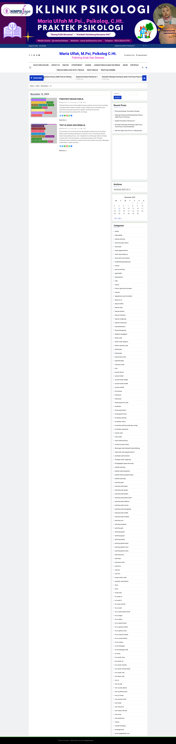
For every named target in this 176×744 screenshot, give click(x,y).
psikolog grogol (120, 532)
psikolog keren (119, 555)
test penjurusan (36, 115)
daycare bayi (119, 307)
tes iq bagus (42, 105)
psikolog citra (119, 520)
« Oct (115, 218)
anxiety (117, 266)
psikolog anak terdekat (122, 517)
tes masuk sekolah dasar (39, 141)
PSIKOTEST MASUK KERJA (71, 99)
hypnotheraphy (119, 361)
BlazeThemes (89, 740)
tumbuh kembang (120, 726)
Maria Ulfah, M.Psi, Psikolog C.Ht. (88, 53)
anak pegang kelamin (121, 250)
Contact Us (55, 65)
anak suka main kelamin (122, 258)
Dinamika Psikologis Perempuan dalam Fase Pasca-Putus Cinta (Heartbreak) (111, 46)
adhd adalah (118, 235)
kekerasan (118, 395)
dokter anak (118, 338)
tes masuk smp (119, 672)
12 (119, 208)
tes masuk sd (119, 661)
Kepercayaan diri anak (121, 402)
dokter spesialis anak (121, 345)
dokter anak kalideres (121, 342)
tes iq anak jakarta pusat (122, 612)
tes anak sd (118, 596)
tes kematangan (120, 646)
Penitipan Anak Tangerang (123, 459)
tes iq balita (118, 619)
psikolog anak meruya (121, 505)
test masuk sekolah (121, 710)
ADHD (117, 231)
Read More (62, 120)
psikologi (50, 102)
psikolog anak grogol (121, 490)
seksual (117, 570)
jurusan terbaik (119, 387)
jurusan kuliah (119, 376)
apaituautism (119, 277)
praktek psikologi (120, 478)
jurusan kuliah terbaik (121, 383)
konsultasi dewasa (120, 418)
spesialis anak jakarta (121, 581)
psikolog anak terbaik (121, 513)
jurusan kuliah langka (121, 380)
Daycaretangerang (120, 330)
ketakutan (118, 406)
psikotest (34, 105)
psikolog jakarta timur (38, 100)
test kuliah (48, 113)
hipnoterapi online (120, 357)
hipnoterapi (118, 349)
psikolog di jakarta (120, 524)
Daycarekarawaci (120, 326)
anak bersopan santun (121, 243)
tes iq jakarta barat (38, 126)
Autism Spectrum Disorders (123, 288)
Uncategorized (119, 729)
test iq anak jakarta (121, 688)
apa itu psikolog (120, 269)
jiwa (116, 368)
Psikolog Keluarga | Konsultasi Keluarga (127, 111)
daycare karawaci (120, 315)
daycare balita (119, 304)
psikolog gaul (119, 528)
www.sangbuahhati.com (122, 733)
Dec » (120, 218)
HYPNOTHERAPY (77, 65)
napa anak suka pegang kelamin (124, 452)
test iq (45, 108)
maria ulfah (118, 437)
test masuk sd (119, 707)
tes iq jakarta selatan (38, 129)
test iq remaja (119, 695)
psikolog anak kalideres (122, 501)
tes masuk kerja (36, 108)
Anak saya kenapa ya (121, 254)
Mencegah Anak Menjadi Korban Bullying (127, 448)
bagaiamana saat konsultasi (123, 296)
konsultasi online (120, 421)
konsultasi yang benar (121, 429)
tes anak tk (118, 600)
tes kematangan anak (121, 650)
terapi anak (118, 593)
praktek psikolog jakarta (122, 471)
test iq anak (118, 684)
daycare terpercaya (120, 323)
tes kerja (50, 105)
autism (117, 285)
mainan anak (119, 433)
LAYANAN (88, 65)
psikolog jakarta (120, 539)
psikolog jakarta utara (38, 102)
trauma (117, 722)
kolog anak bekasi (120, 410)
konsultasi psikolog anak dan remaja (126, 425)
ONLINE (125, 65)
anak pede (118, 247)
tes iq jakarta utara (38, 131)
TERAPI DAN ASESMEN (108, 70)
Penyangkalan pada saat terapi (124, 463)
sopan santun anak (120, 577)
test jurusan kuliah (37, 113)
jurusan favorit (119, 372)
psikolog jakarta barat (121, 543)
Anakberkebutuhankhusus (123, 262)
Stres (116, 585)
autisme (117, 292)
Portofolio (134, 65)
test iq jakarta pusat (38, 110)
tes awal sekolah (120, 604)
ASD (116, 281)
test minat (118, 714)
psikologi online (120, 562)
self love (117, 574)
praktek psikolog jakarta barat (124, 475)
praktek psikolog (120, 467)
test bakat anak (119, 676)
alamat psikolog (120, 239)
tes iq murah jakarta (38, 136)
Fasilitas (65, 65)
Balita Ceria (64, 102)
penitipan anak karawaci (122, 456)
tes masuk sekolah (121, 665)
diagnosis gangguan (121, 334)
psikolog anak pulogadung (123, 509)
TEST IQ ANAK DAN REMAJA (72, 125)
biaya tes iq (118, 300)
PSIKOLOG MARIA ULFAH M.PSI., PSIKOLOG (70, 70)
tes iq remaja (50, 136)
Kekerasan (118, 399)
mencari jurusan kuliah (122, 444)
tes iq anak (118, 608)
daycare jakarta (119, 311)
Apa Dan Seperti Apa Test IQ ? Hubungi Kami (128, 130)
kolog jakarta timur (121, 414)
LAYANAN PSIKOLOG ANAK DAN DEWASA (107, 65)
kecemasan (118, 391)
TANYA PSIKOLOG (92, 70)
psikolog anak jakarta (121, 494)
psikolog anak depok (121, 486)
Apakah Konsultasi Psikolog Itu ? (64, 77)
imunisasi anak (119, 364)
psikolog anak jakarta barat (123, 498)
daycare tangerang (120, 319)
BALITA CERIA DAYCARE (41, 65)
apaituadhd (118, 273)
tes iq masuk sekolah (38, 134)
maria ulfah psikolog (121, 440)
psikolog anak (119, 482)
